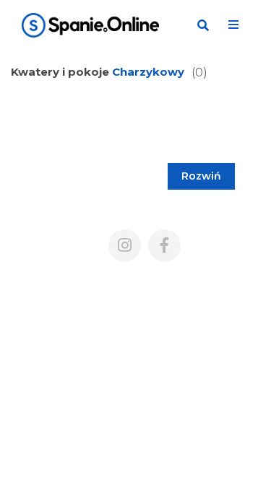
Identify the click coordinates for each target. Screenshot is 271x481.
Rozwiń (201, 175)
